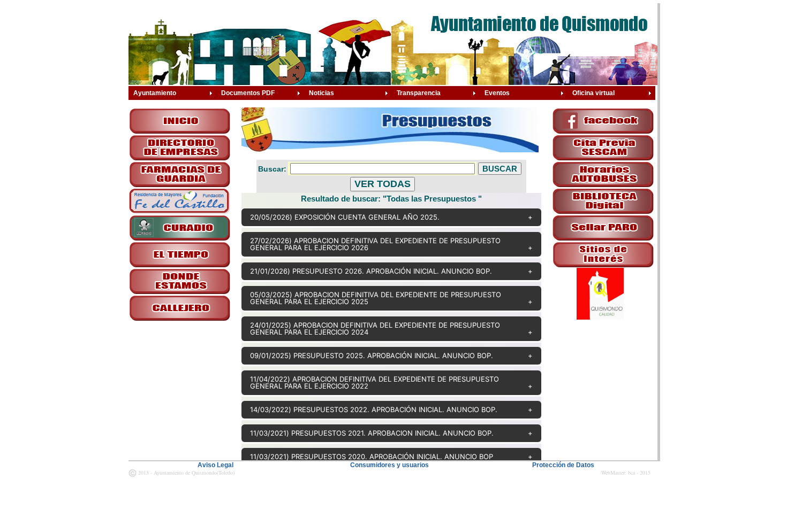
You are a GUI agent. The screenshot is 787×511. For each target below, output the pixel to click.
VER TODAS (382, 184)
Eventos (497, 93)
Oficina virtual (593, 93)
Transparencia (419, 93)
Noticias (321, 93)
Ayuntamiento (154, 93)
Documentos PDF (248, 93)
